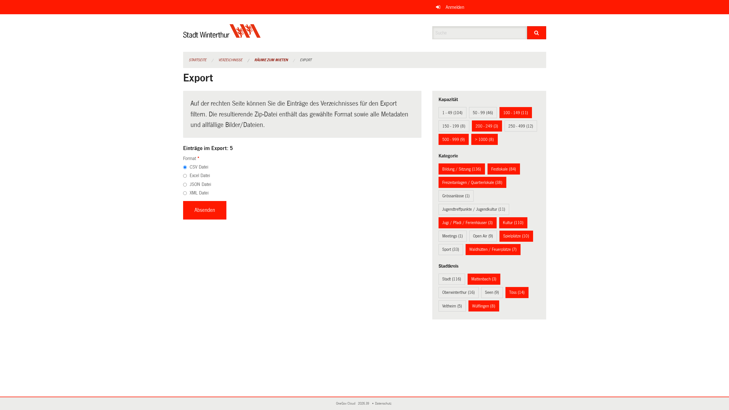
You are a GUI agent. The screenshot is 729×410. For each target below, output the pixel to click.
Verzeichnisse (230, 60)
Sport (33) (450, 249)
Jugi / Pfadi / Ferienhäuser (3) (467, 222)
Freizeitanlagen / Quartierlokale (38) (472, 182)
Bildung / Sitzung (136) (461, 169)
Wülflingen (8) (483, 306)
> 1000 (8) (484, 139)
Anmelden (455, 7)
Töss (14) (517, 292)
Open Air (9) (483, 236)
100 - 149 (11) (515, 112)
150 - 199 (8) (453, 126)
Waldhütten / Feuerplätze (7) (493, 249)
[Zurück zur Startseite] (222, 35)
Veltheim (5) (452, 306)
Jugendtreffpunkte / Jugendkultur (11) (473, 209)
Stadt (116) (451, 279)
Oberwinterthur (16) (458, 292)
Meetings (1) (452, 236)
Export (306, 60)
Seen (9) (492, 292)
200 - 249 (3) (487, 126)
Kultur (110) (513, 222)
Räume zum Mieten (271, 60)
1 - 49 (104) (452, 112)
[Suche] (536, 32)
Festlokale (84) (503, 169)
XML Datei (199, 192)
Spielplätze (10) (516, 236)
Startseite (197, 60)
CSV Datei (199, 167)
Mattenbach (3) (483, 279)
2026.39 (364, 403)
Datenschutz (384, 403)
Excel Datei (200, 175)
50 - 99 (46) (483, 112)
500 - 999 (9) (453, 139)
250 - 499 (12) (520, 126)
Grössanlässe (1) (456, 196)
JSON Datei (200, 184)
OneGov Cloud (346, 403)
